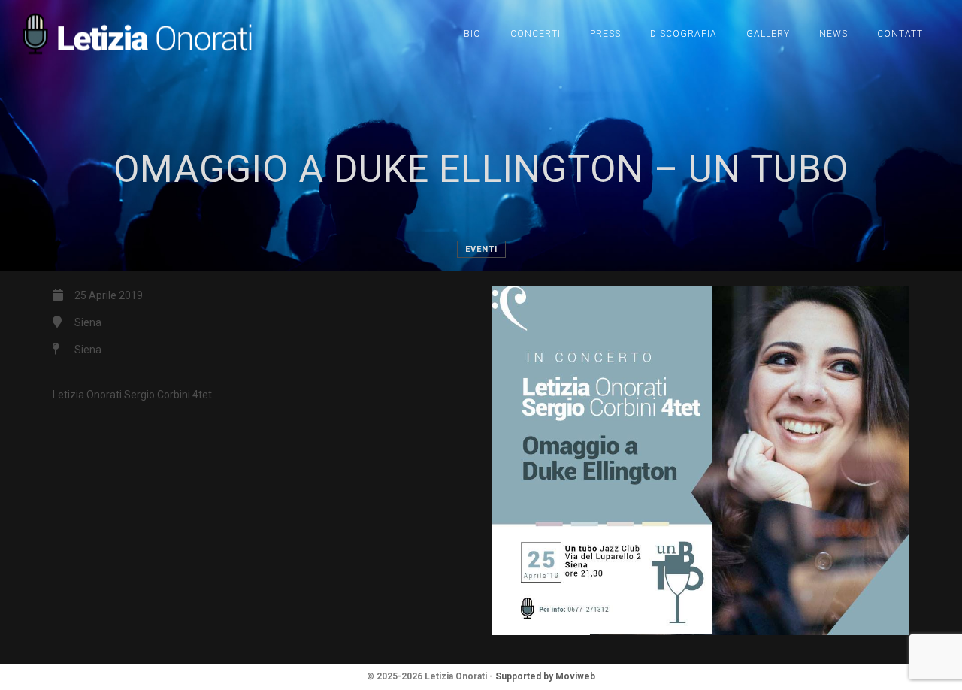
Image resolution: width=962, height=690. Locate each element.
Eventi (481, 249)
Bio (472, 34)
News (833, 34)
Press (605, 34)
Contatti (901, 34)
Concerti (535, 34)
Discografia (683, 34)
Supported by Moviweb (545, 676)
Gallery (768, 34)
